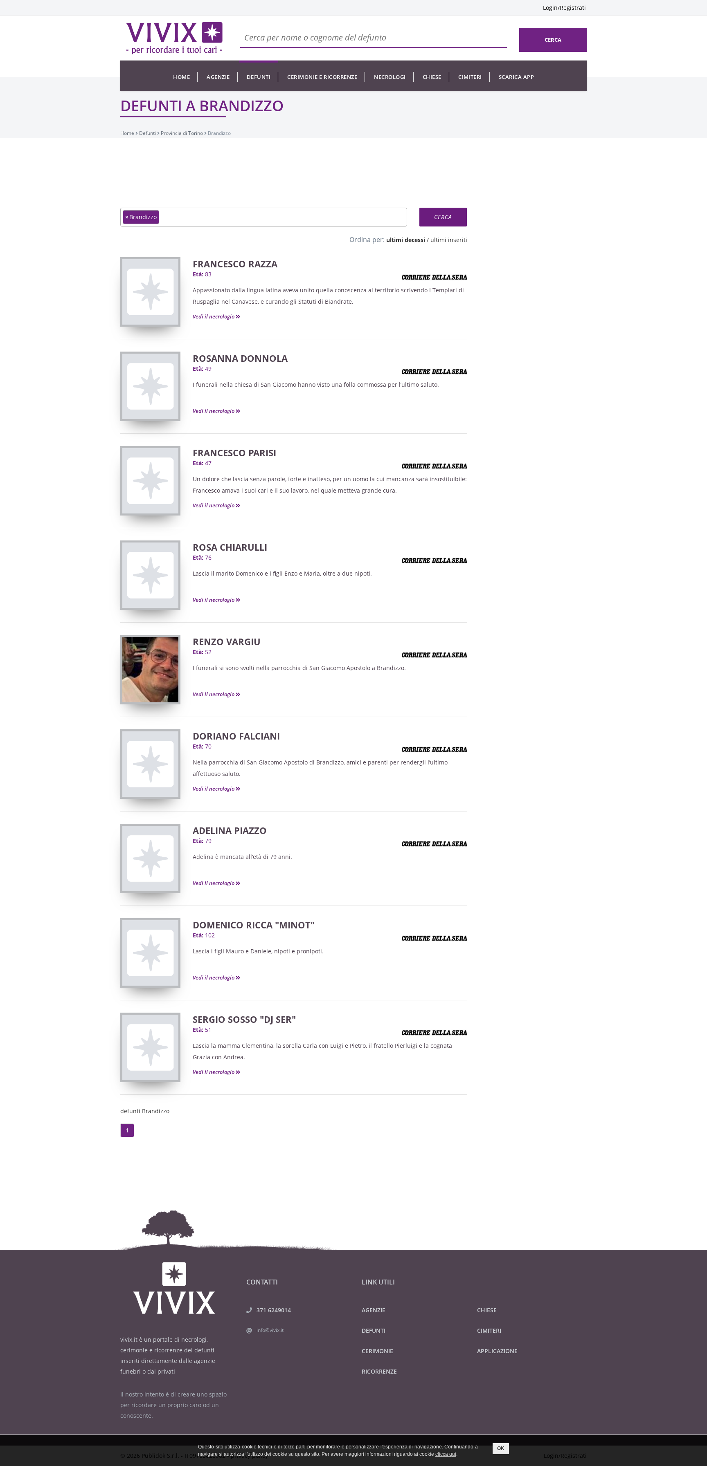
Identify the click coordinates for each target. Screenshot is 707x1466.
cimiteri (470, 77)
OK (500, 1448)
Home (181, 77)
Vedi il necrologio (214, 316)
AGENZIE (373, 1310)
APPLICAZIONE (497, 1351)
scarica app (516, 77)
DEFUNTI (373, 1330)
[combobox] (263, 217)
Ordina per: (367, 239)
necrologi (390, 77)
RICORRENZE (379, 1371)
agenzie (218, 77)
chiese (432, 77)
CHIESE (487, 1310)
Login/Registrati (564, 7)
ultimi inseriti (448, 240)
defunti (259, 77)
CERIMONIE (377, 1351)
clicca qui (445, 1454)
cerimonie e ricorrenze (322, 77)
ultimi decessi (405, 240)
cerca (553, 39)
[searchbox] (163, 216)
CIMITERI (489, 1330)
